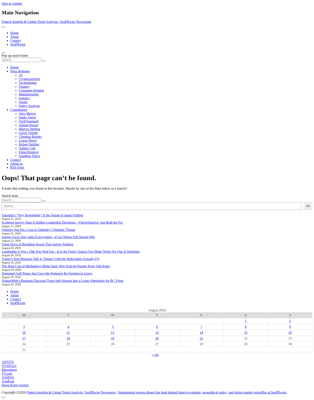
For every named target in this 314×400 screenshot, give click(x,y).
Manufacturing (29, 94)
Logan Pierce (28, 140)
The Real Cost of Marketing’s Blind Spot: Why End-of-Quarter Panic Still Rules (56, 266)
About (14, 37)
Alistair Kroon (28, 125)
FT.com (7, 373)
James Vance (27, 117)
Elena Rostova (28, 152)
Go (308, 206)
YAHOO (8, 377)
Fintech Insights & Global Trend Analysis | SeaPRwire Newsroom (46, 22)
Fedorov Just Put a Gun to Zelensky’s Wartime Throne (38, 230)
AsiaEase (8, 381)
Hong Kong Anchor (15, 385)
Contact (15, 40)
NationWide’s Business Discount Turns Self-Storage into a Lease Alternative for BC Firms (62, 281)
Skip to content (12, 3)
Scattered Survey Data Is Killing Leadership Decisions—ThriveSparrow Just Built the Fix (62, 222)
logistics (24, 98)
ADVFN (8, 362)
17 (24, 338)
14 (201, 332)
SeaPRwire (17, 44)
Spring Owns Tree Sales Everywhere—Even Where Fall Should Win (48, 237)
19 (112, 338)
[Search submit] (43, 60)
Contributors (18, 110)
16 (290, 332)
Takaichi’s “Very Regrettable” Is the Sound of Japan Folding (42, 215)
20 (157, 338)
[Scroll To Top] (3, 397)
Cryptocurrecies (29, 79)
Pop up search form (15, 55)
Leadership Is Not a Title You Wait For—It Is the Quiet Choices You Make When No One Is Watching (71, 251)
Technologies (28, 83)
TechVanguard (28, 121)
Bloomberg (9, 370)
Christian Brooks (30, 136)
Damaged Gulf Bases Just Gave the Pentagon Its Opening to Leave (47, 273)
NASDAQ (9, 366)
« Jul (155, 355)
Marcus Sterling (29, 129)
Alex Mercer (27, 113)
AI (20, 75)
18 (68, 338)
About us (16, 163)
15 (245, 332)
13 (157, 332)
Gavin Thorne (28, 133)
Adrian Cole (27, 148)
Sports (23, 102)
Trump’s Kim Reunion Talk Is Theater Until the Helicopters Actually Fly (51, 259)
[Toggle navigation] (3, 26)
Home (14, 33)
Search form (10, 196)
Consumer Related (31, 90)
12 (112, 332)
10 (24, 332)
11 (68, 332)
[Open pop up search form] (3, 53)
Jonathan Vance (29, 156)
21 (201, 338)
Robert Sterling (29, 144)
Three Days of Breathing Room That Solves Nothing (37, 244)
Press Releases (20, 71)
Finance (24, 86)
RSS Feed (17, 167)
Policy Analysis (29, 106)
